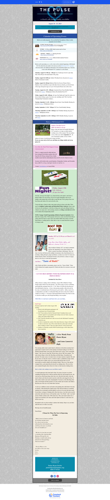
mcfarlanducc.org (55, 31)
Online (70, 78)
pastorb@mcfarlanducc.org (55, 468)
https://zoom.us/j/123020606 (46, 59)
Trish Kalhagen (43, 166)
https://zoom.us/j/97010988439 (47, 45)
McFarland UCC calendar (67, 66)
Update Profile (49, 490)
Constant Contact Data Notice (58, 490)
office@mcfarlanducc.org (54, 491)
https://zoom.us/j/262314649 (46, 50)
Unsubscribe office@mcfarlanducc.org (55, 488)
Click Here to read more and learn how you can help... (50, 299)
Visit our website (55, 480)
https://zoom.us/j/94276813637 (47, 55)
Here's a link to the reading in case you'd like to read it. (48, 369)
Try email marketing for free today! (55, 497)
